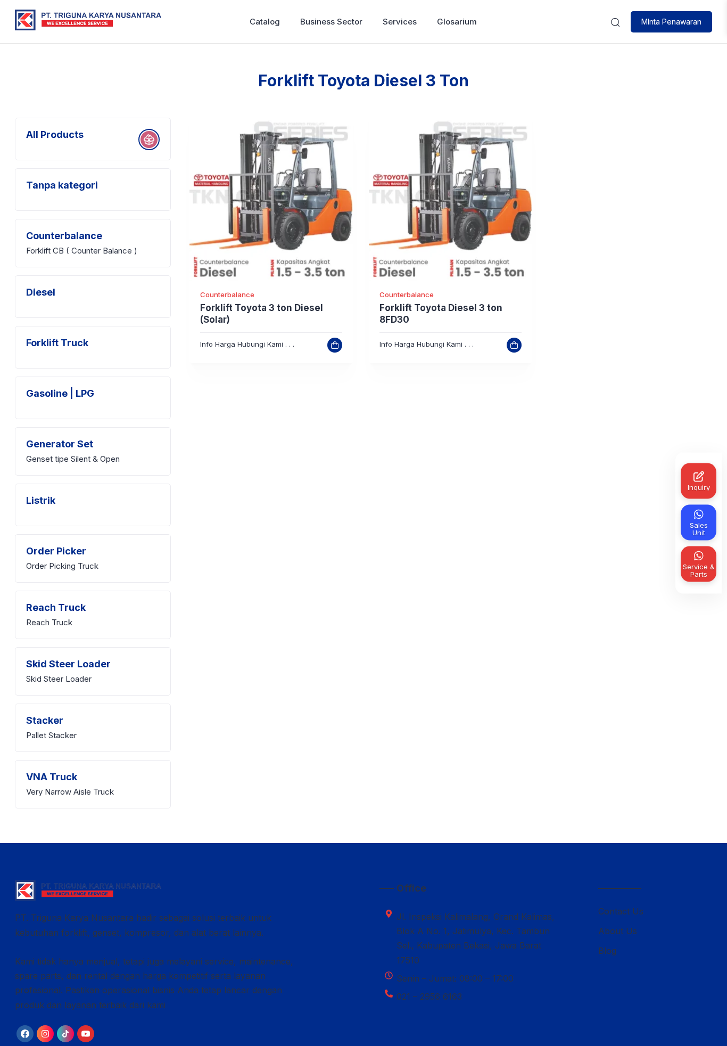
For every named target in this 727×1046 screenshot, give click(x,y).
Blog (607, 950)
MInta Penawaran (671, 21)
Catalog (265, 22)
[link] (271, 199)
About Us (617, 931)
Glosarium (457, 22)
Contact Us (620, 911)
